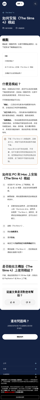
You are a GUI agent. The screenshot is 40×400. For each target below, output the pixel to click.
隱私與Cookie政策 (9, 392)
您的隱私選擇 (20, 397)
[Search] (35, 4)
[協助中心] (4, 4)
